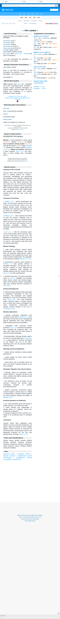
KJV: (35, 43)
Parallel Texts (17, 459)
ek (8, 70)
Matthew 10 (7, 264)
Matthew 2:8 (9, 201)
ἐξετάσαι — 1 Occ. (39, 86)
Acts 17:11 (13, 327)
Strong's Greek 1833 (40, 81)
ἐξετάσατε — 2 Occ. (40, 88)
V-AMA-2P (45, 36)
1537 (19, 84)
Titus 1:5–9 (6, 273)
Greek (10, 23)
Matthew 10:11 (8, 216)
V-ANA (43, 67)
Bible (3, 23)
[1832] (2, 279)
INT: (35, 47)
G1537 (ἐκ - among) (22, 53)
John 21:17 (23, 434)
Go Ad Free (3, 615)
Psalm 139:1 (12, 299)
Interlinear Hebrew (24, 454)
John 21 (12, 278)
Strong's (6, 23)
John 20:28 (6, 285)
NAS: (35, 42)
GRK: (35, 38)
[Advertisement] (30, 492)
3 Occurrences (38, 83)
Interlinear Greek (9, 454)
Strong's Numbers (9, 456)
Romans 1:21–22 (25, 259)
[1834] (58, 279)
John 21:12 (20, 151)
